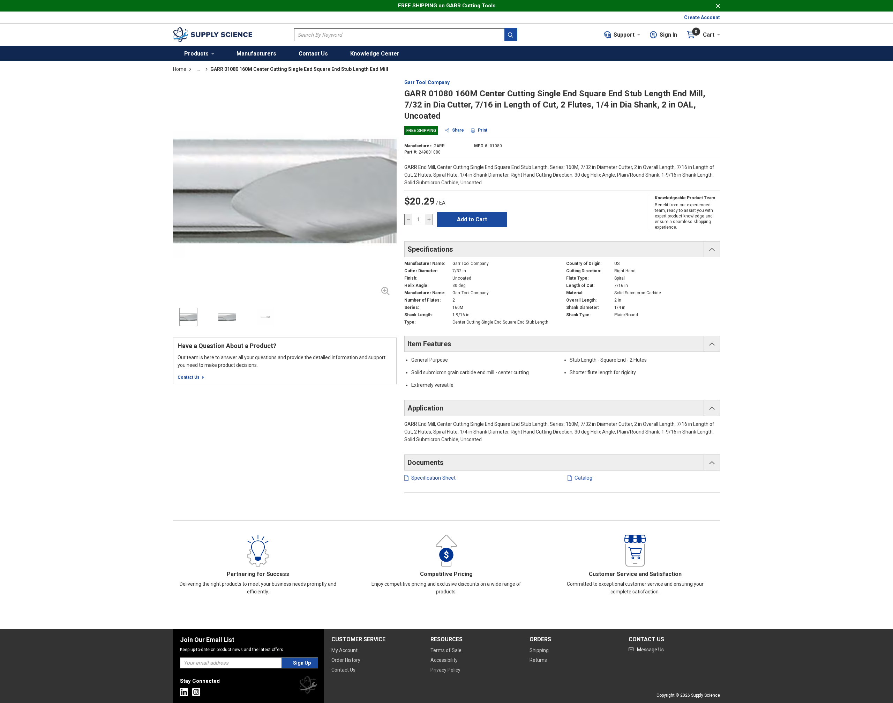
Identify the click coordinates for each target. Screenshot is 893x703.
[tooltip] (198, 69)
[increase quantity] (429, 219)
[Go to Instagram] (196, 692)
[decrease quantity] (408, 219)
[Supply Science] (308, 686)
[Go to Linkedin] (184, 692)
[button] (199, 53)
